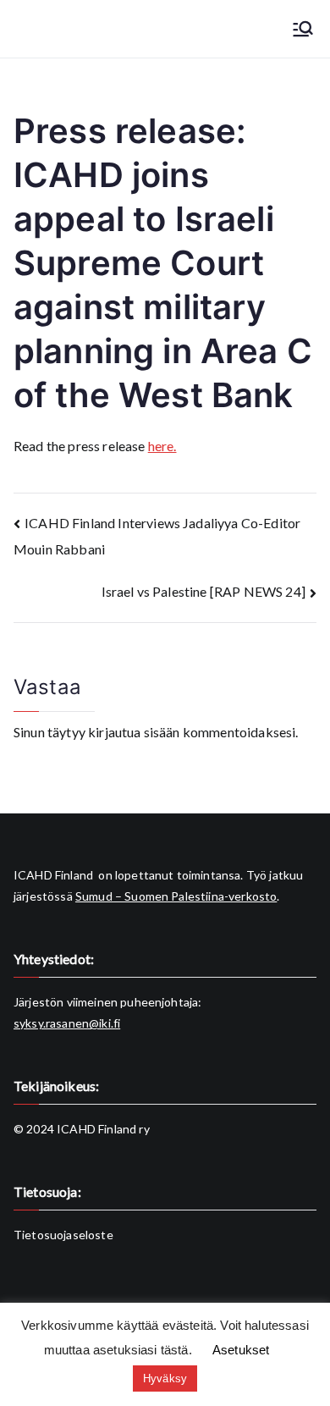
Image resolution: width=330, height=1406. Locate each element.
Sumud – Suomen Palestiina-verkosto (176, 896)
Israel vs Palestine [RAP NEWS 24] (203, 591)
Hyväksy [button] (165, 1378)
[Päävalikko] (302, 29)
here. (162, 446)
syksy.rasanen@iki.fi (67, 1023)
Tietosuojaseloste (63, 1234)
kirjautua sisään (134, 732)
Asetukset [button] (240, 1350)
